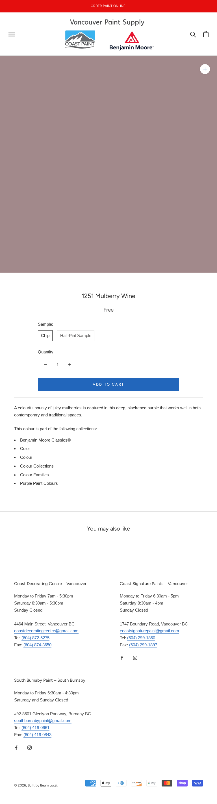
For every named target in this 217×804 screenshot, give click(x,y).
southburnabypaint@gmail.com (42, 720)
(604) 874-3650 (37, 644)
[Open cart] (206, 34)
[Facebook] (122, 657)
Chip (45, 335)
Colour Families (34, 474)
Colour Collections (37, 466)
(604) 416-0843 (37, 734)
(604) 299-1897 (143, 644)
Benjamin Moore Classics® (45, 440)
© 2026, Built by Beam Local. (36, 785)
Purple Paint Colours (39, 483)
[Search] (193, 34)
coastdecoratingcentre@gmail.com (46, 630)
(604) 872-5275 (35, 637)
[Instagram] (135, 657)
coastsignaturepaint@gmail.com (149, 630)
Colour (26, 457)
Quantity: (46, 351)
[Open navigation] (11, 34)
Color (25, 448)
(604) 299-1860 (141, 637)
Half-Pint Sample (75, 335)
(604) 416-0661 (35, 727)
